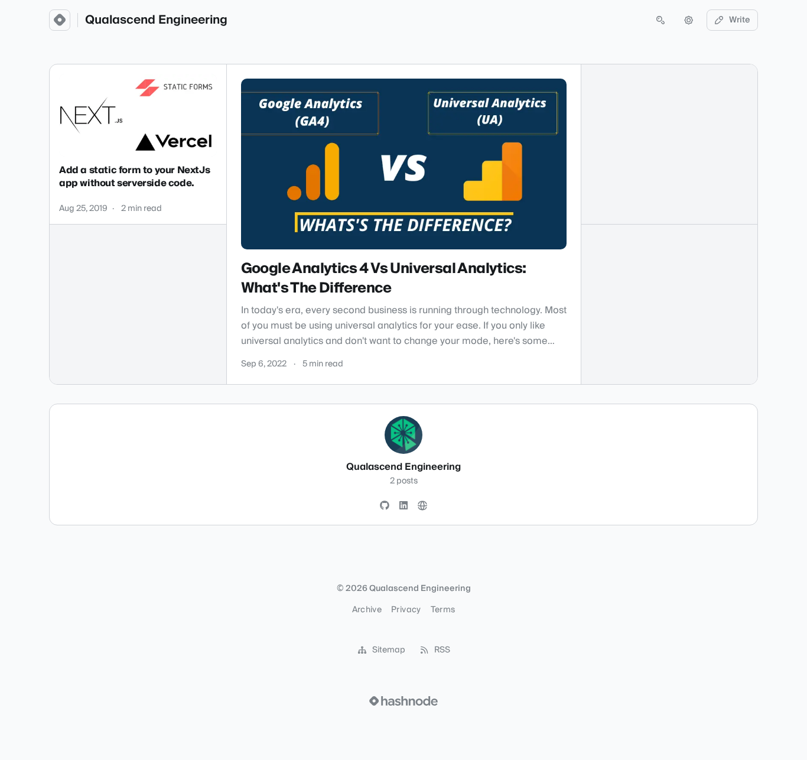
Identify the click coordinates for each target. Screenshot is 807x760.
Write (739, 20)
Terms (443, 610)
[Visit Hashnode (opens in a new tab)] (403, 701)
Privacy (406, 610)
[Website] (422, 506)
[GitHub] (385, 506)
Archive (367, 610)
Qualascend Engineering (156, 20)
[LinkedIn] (403, 506)
